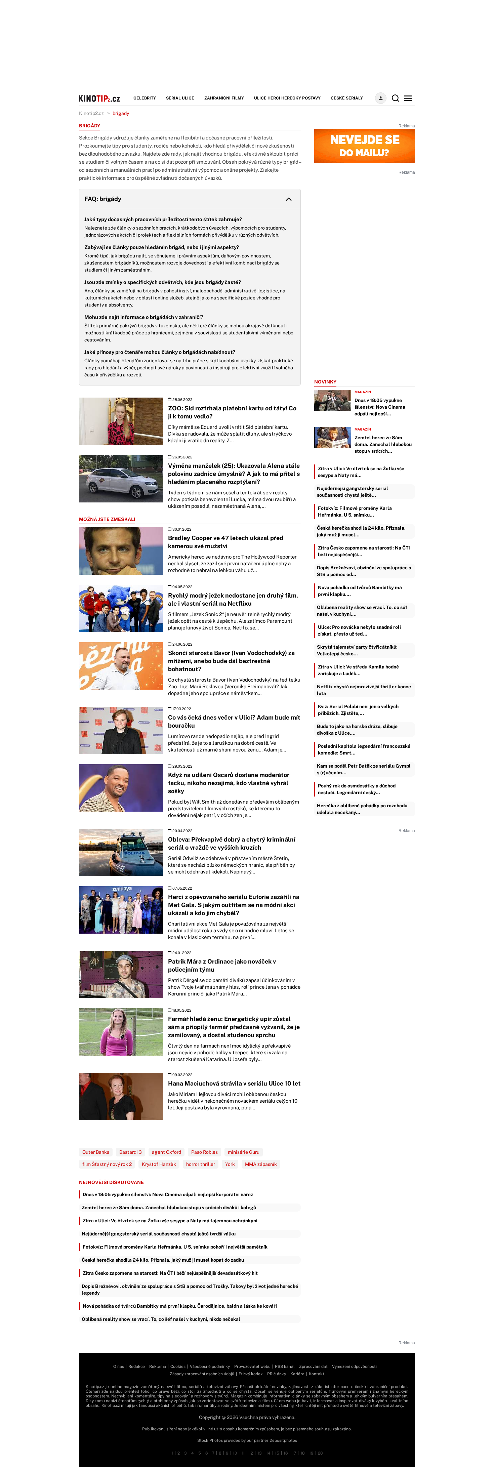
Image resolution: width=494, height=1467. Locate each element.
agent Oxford (166, 1152)
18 (302, 1453)
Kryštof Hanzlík (159, 1164)
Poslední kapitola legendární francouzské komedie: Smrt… (364, 749)
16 (286, 1453)
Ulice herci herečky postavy (287, 98)
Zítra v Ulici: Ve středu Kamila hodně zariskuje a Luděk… (358, 670)
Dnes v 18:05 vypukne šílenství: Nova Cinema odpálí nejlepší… (380, 407)
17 (294, 1453)
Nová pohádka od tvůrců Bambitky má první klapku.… (360, 591)
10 (235, 1453)
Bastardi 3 (130, 1152)
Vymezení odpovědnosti (354, 1366)
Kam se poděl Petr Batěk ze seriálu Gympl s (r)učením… (364, 769)
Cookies (178, 1366)
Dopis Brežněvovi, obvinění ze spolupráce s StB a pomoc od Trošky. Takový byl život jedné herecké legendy (190, 1289)
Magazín (363, 392)
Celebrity (144, 98)
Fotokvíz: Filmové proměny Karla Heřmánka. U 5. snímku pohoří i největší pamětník (175, 1247)
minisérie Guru (243, 1152)
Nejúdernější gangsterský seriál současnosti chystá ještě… (352, 492)
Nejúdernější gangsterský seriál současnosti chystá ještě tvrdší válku (159, 1233)
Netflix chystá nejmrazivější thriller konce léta (364, 690)
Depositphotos (283, 1440)
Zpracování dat (313, 1366)
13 (259, 1453)
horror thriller (200, 1164)
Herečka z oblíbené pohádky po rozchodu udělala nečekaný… (362, 809)
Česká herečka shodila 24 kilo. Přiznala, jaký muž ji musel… (361, 531)
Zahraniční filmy (224, 98)
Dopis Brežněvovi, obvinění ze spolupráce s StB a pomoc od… (364, 571)
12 (251, 1453)
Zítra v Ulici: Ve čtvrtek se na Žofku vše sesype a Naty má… (361, 472)
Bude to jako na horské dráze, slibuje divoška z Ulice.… (357, 730)
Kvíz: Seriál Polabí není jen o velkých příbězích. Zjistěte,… (358, 710)
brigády (121, 113)
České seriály (347, 98)
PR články (276, 1374)
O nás (118, 1366)
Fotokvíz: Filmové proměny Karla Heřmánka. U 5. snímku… (355, 511)
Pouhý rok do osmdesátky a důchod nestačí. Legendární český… (357, 789)
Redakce (136, 1366)
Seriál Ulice (180, 98)
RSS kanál (285, 1366)
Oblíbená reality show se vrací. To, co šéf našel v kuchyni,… (362, 611)
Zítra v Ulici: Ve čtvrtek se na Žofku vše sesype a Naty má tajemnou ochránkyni (170, 1220)
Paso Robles (204, 1152)
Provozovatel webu (252, 1366)
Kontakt (316, 1374)
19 (311, 1453)
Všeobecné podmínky (210, 1366)
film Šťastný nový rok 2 (107, 1164)
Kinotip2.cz (91, 113)
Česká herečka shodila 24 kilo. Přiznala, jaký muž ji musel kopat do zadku (163, 1260)
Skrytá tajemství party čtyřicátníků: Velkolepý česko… (357, 650)
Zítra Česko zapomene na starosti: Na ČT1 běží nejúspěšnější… (364, 551)
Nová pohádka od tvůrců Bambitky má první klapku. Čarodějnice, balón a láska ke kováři (180, 1306)
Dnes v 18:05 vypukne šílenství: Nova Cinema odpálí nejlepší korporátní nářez (168, 1194)
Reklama (157, 1366)
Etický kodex (251, 1374)
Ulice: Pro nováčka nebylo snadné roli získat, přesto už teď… (359, 630)
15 (277, 1453)
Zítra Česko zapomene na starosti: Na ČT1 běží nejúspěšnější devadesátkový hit (170, 1273)
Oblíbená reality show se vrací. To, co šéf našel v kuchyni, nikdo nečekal (161, 1319)
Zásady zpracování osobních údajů (202, 1374)
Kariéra (297, 1374)
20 (320, 1453)
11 (243, 1453)
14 (268, 1453)
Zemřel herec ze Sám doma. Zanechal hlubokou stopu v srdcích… (383, 444)
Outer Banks (95, 1152)
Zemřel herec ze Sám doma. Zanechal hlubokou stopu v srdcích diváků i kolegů (169, 1207)
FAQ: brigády (102, 198)
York (230, 1164)
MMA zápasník (261, 1164)
